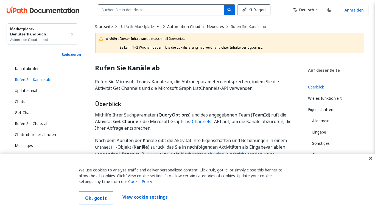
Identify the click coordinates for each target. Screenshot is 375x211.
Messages (24, 145)
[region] (187, 182)
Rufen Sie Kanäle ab (248, 27)
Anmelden (354, 10)
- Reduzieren (70, 54)
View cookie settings (145, 197)
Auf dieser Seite (324, 70)
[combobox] (162, 10)
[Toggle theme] (329, 10)
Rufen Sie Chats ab (32, 123)
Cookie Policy (140, 181)
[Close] (370, 158)
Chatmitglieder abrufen (35, 134)
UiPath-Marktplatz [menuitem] (138, 26)
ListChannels (197, 121)
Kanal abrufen (27, 68)
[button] (44, 79)
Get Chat (23, 112)
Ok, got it (96, 198)
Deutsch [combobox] (303, 10)
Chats (20, 101)
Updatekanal (26, 90)
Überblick (108, 104)
